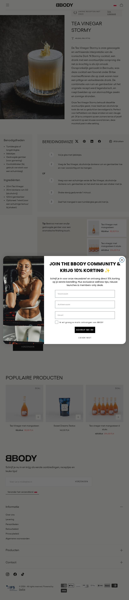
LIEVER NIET (85, 337)
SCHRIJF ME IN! (85, 330)
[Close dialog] (122, 260)
